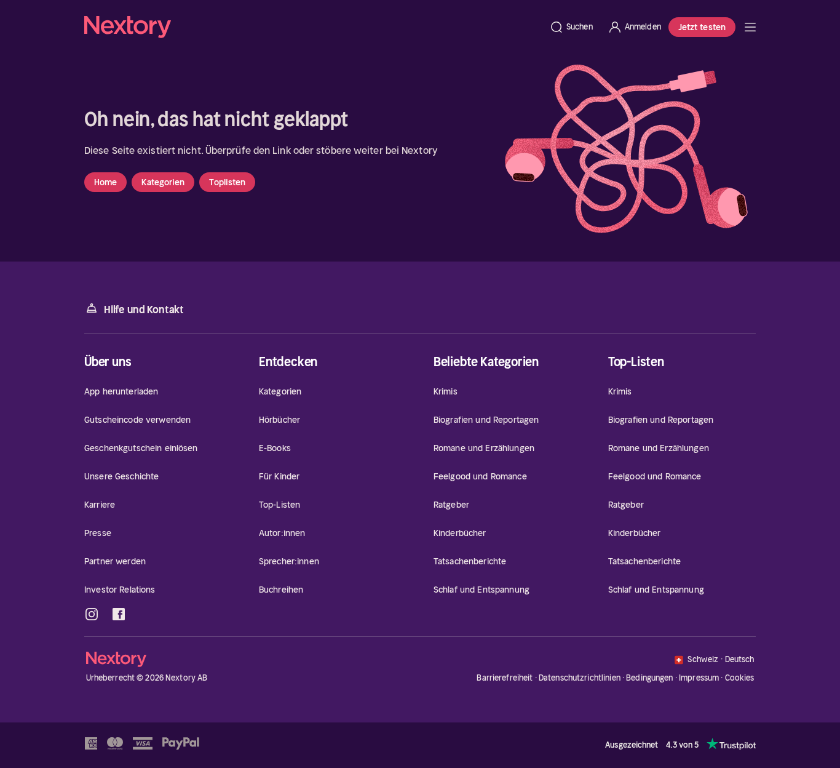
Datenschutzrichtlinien (579, 678)
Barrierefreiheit (505, 678)
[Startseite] (313, 27)
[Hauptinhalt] (750, 27)
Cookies (740, 678)
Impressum (699, 678)
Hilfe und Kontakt (144, 309)
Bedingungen (649, 678)
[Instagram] (91, 614)
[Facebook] (118, 614)
